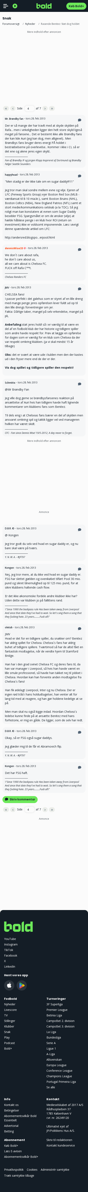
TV (6, 1015)
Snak (7, 1032)
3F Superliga (54, 1004)
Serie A (51, 1043)
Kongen (9, 567)
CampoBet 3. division (60, 1026)
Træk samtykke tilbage (19, 1175)
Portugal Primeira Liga (61, 1082)
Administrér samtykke (55, 1170)
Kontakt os (11, 1105)
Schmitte (10, 382)
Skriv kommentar (22, 799)
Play (7, 1037)
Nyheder (30, 24)
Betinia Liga (54, 1015)
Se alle (50, 1087)
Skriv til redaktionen (59, 1140)
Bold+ (8, 1048)
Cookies (32, 1170)
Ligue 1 (51, 1048)
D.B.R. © (9, 528)
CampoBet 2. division (60, 1021)
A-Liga (50, 1054)
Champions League (59, 1076)
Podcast (9, 1043)
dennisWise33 (14, 248)
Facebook (10, 955)
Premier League (57, 1010)
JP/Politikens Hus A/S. (60, 1131)
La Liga (51, 1032)
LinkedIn (9, 966)
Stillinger (9, 1021)
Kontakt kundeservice (60, 1145)
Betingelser (11, 1110)
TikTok (8, 950)
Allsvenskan (54, 1059)
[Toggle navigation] (5, 6)
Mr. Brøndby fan (14, 118)
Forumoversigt (10, 24)
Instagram (11, 944)
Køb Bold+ (76, 6)
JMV (7, 287)
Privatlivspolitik (14, 1170)
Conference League (59, 1071)
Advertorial (11, 1126)
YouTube (10, 939)
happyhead (11, 174)
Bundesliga (53, 1037)
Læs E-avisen (13, 1151)
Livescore (10, 1010)
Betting (9, 1131)
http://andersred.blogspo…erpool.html (30, 237)
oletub (8, 627)
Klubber (9, 1026)
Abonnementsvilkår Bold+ (21, 1157)
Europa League (56, 1065)
